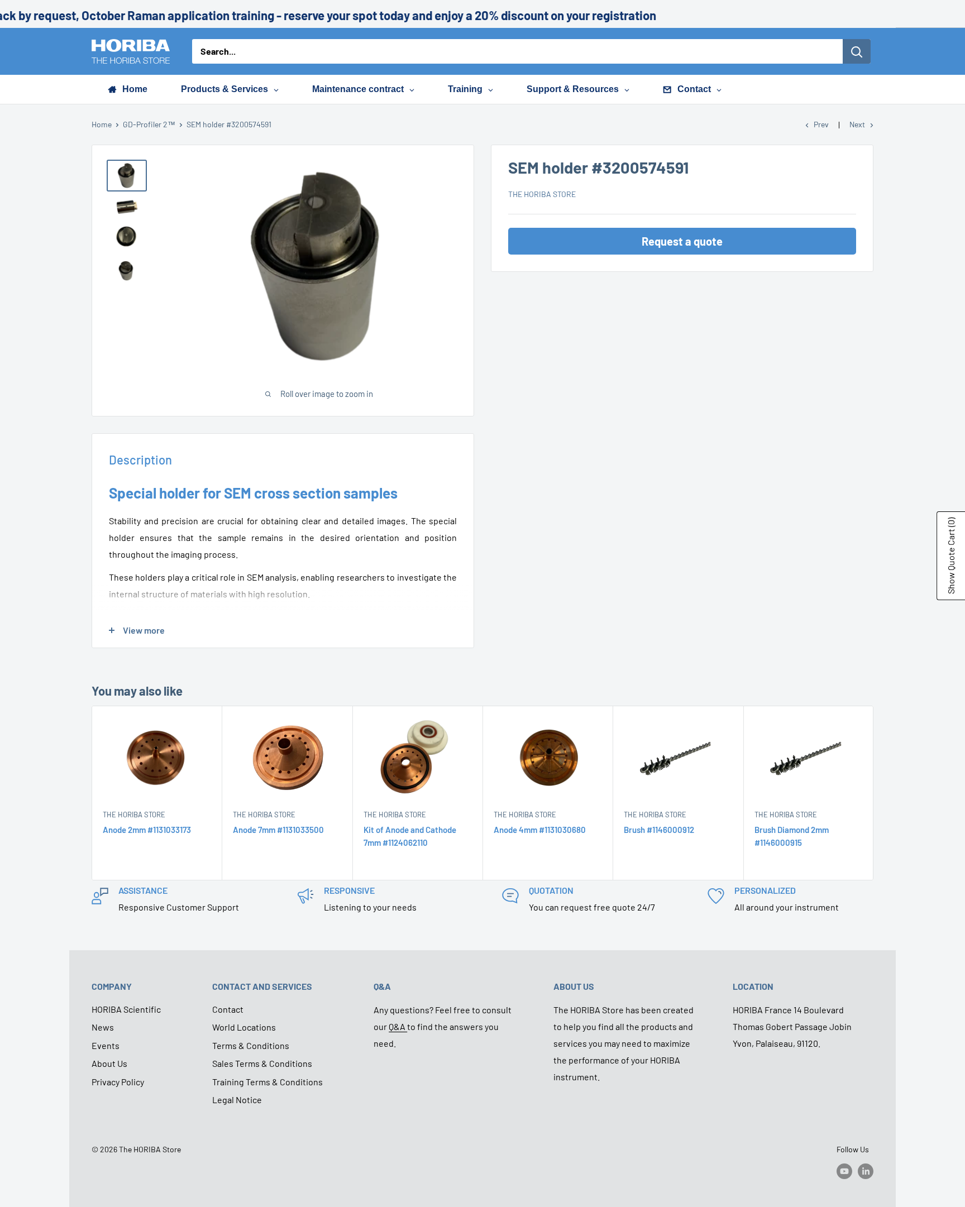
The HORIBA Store (542, 194)
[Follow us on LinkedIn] (865, 1171)
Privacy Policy (118, 1081)
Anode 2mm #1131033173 (147, 830)
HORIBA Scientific (126, 1009)
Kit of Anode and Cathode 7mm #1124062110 (410, 836)
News (103, 1027)
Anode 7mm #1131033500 (278, 830)
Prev (821, 124)
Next (857, 124)
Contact (227, 1009)
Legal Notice (237, 1099)
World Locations (244, 1027)
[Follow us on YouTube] (844, 1171)
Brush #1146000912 (659, 830)
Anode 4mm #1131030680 (540, 830)
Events (106, 1045)
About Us (109, 1063)
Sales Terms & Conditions (262, 1063)
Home (102, 124)
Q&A (398, 1026)
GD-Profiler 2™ (149, 124)
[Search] (857, 51)
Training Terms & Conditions (267, 1081)
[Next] (873, 793)
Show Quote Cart (950, 556)
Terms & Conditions (250, 1045)
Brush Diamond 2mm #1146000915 (791, 836)
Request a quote (682, 241)
